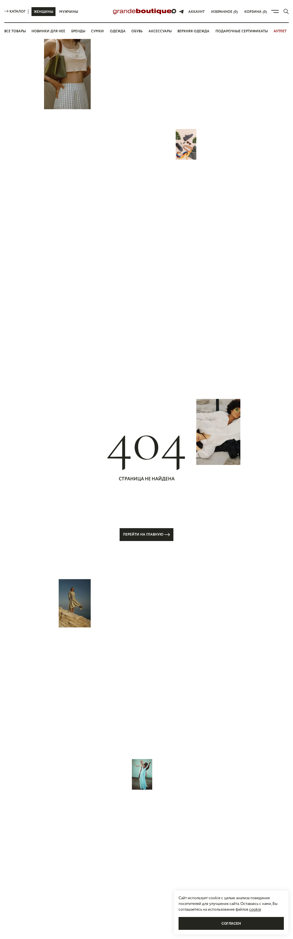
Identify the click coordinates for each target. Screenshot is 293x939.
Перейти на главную (143, 534)
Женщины (43, 11)
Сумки (97, 31)
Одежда (118, 31)
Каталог (17, 11)
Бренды (78, 31)
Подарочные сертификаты (241, 31)
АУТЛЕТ (280, 31)
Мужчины (68, 11)
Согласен (231, 924)
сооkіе (255, 909)
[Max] (174, 11)
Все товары (15, 31)
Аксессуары (160, 31)
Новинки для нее (48, 31)
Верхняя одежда (193, 31)
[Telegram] (181, 11)
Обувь (136, 31)
